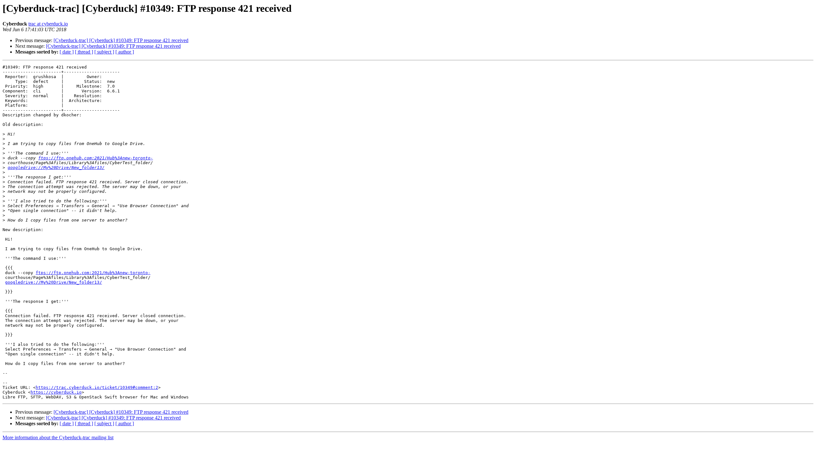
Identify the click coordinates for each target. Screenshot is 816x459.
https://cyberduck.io (56, 392)
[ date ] (67, 52)
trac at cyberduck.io (48, 23)
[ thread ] (84, 52)
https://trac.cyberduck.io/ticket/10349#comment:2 (97, 387)
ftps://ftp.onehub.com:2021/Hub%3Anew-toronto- (95, 158)
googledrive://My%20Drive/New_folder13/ (56, 167)
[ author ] (124, 52)
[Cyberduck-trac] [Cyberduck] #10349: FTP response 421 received (121, 40)
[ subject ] (104, 52)
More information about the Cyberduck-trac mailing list (58, 437)
